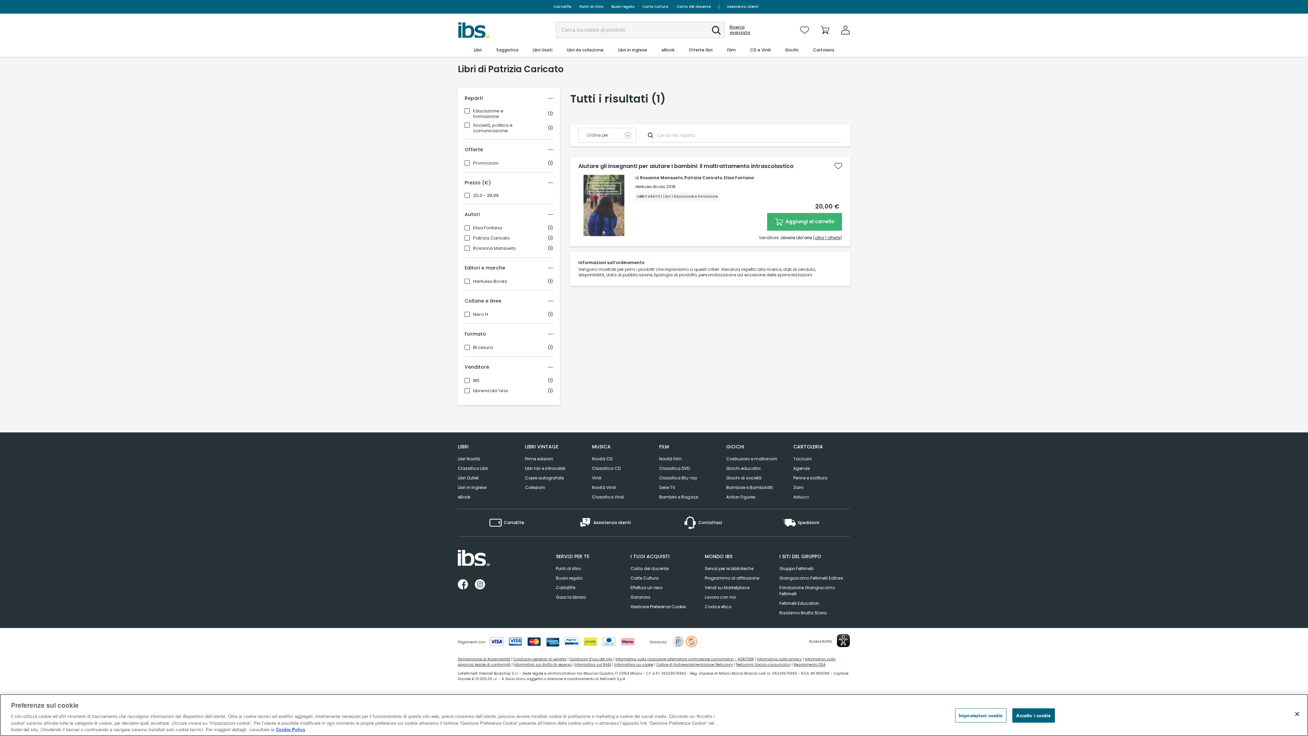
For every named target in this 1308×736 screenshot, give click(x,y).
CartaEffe (562, 6)
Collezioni (535, 487)
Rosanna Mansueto (494, 248)
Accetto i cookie (1033, 715)
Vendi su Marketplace (727, 588)
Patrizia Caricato (491, 238)
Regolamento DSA (810, 664)
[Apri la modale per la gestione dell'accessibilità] (843, 640)
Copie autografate (544, 478)
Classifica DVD (674, 468)
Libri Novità (469, 459)
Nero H (480, 314)
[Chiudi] (1297, 714)
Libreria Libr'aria (490, 391)
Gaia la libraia (571, 597)
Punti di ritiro (591, 6)
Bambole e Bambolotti (749, 487)
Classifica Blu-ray (678, 478)
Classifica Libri (473, 468)
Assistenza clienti (743, 6)
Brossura (483, 347)
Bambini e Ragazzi (678, 497)
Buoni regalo (622, 6)
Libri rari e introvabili (545, 468)
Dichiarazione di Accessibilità (484, 659)
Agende (801, 468)
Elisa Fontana (487, 228)
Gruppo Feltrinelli (796, 568)
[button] (716, 30)
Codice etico (718, 607)
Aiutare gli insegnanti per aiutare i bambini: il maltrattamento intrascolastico (686, 166)
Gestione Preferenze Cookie (658, 607)
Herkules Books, (650, 186)
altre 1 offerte (827, 238)
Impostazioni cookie (980, 715)
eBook (464, 497)
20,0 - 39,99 (486, 195)
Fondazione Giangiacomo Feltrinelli (807, 591)
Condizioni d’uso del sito (591, 659)
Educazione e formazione (488, 113)
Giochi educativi (743, 468)
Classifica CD (606, 468)
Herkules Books (490, 281)
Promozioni (485, 163)
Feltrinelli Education (799, 603)
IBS (476, 380)
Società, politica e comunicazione (493, 128)
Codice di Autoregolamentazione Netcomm (694, 664)
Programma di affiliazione (732, 578)
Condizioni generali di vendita (539, 659)
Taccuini (802, 459)
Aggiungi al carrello (809, 221)
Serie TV (667, 487)
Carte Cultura (655, 6)
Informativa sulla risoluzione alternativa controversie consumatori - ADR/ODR (685, 659)
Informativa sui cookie (633, 664)
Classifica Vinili (608, 497)
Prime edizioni (539, 459)
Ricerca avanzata (740, 30)
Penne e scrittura (810, 478)
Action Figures (741, 497)
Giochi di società (744, 478)
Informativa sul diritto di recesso (543, 664)
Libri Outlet (468, 478)
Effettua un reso (646, 588)
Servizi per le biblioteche (729, 568)
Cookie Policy (290, 729)
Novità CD (602, 459)
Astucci (801, 497)
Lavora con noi (720, 597)
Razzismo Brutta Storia (803, 613)
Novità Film (670, 459)
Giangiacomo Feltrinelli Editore (811, 578)
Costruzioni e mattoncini (751, 459)
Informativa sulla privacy (779, 659)
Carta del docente (693, 6)
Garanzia (640, 597)
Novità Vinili (604, 487)
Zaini (798, 487)
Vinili (597, 478)
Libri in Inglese (472, 487)
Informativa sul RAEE (593, 664)
